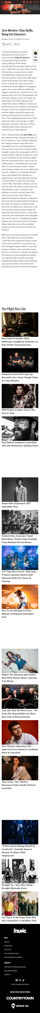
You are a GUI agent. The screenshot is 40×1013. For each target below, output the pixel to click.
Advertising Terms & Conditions (13, 957)
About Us (6, 942)
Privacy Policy (8, 945)
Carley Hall (25, 39)
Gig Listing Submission (10, 970)
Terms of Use (8, 949)
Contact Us (7, 974)
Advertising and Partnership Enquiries (15, 967)
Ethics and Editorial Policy (11, 953)
